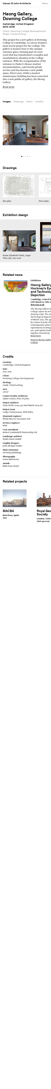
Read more (9, 87)
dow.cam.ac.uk (37, 305)
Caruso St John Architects (17, 3)
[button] (21, 156)
